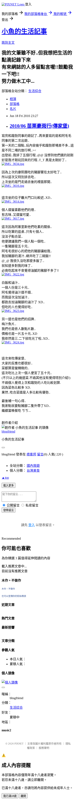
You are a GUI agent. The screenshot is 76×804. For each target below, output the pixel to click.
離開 (23, 796)
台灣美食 (33, 470)
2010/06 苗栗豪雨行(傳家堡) (39, 126)
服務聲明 (44, 747)
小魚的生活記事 (24, 31)
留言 (40, 454)
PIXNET (19, 743)
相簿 (13, 99)
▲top (5, 477)
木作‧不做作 (8, 589)
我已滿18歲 (10, 796)
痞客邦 (31, 454)
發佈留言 (8, 510)
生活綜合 (34, 91)
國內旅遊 (33, 465)
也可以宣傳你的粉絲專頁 (14, 596)
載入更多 (8, 485)
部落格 (14, 104)
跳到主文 (8, 42)
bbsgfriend (8, 431)
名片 (13, 109)
